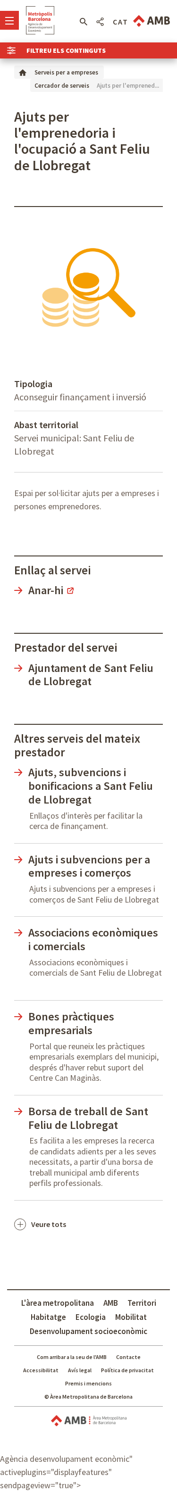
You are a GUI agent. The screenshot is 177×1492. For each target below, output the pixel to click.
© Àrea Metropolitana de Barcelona (88, 1396)
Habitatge (48, 1317)
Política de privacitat (127, 1370)
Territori (141, 1303)
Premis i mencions (88, 1383)
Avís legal (80, 1370)
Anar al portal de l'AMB (151, 21)
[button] (83, 21)
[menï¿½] (9, 20)
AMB (110, 1303)
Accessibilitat (41, 1370)
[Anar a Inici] (22, 71)
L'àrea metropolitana (57, 1303)
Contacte (128, 1356)
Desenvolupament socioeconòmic (88, 1331)
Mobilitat (131, 1317)
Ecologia (91, 1317)
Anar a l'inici (40, 20)
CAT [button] (120, 21)
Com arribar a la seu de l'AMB (72, 1356)
